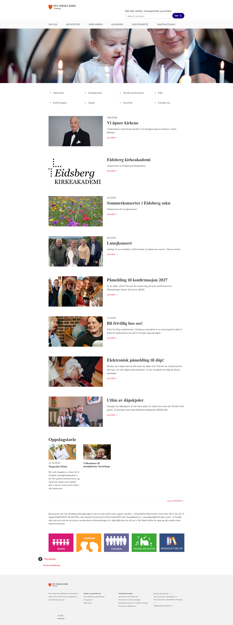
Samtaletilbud (166, 24)
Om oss (53, 24)
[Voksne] (116, 542)
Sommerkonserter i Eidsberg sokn (138, 203)
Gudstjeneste (140, 24)
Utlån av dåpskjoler (125, 400)
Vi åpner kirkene (122, 123)
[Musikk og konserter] (144, 542)
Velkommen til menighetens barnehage (96, 465)
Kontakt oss (164, 102)
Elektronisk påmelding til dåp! (135, 360)
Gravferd (127, 102)
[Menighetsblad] (171, 542)
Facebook (50, 559)
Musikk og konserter (133, 92)
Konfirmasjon (60, 102)
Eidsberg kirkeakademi (128, 159)
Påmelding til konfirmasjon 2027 (137, 280)
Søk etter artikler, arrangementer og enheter (148, 11)
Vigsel (91, 102)
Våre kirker (95, 24)
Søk (176, 15)
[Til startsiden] (67, 6)
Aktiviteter (73, 24)
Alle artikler (174, 501)
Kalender (117, 24)
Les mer (111, 137)
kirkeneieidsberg (51, 565)
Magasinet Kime (58, 466)
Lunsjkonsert (119, 243)
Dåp (160, 92)
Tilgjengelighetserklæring (162, 606)
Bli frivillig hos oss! (125, 323)
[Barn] (61, 542)
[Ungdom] (88, 542)
